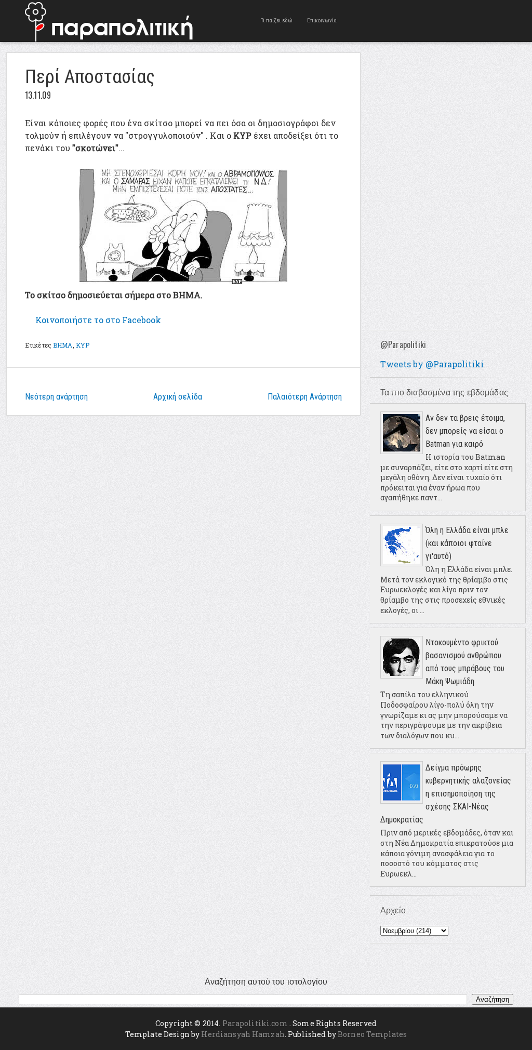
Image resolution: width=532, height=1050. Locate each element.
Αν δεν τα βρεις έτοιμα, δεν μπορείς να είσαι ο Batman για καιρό (465, 431)
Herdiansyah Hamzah (243, 1034)
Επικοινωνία (322, 20)
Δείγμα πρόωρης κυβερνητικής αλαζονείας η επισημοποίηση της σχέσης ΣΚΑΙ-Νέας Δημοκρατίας (445, 794)
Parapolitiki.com (255, 1023)
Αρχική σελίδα (177, 397)
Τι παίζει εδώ (276, 20)
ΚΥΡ (82, 345)
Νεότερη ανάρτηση (56, 397)
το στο (98, 319)
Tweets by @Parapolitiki (432, 363)
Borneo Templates (372, 1034)
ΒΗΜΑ (62, 345)
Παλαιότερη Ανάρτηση (305, 397)
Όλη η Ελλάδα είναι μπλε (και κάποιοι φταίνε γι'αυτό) (467, 543)
